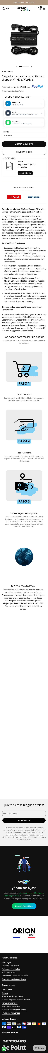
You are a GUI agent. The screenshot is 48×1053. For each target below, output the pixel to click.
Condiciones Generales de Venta (15, 975)
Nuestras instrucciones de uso (14, 1009)
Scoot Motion (7, 71)
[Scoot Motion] (23, 8)
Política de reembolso (11, 969)
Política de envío (8, 972)
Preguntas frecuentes (11, 1012)
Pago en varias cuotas (11, 1006)
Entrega (5, 993)
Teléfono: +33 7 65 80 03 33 (24, 2)
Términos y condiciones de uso (14, 978)
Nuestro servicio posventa (12, 996)
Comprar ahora (24, 151)
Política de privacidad (10, 965)
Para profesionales (9, 1002)
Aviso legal (6, 962)
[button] (3, 8)
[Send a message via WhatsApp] (4, 1049)
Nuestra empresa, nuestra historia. (16, 999)
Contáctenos (7, 989)
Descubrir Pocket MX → (24, 906)
